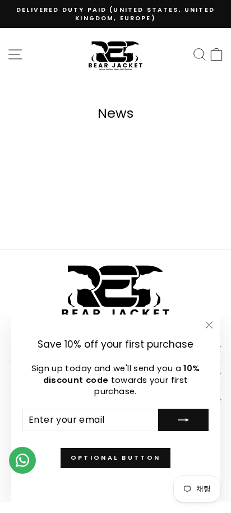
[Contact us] (22, 460)
